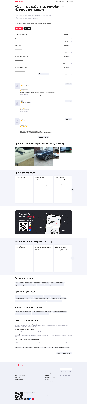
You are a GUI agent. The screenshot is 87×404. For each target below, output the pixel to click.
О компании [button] (47, 370)
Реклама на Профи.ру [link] (49, 373)
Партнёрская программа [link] (50, 377)
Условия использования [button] (20, 375)
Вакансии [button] (47, 379)
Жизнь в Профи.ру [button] (49, 381)
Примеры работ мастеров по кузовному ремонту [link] (39, 143)
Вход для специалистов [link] (35, 371)
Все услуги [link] (17, 371)
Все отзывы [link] (17, 373)
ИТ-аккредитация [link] (48, 371)
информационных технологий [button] (50, 394)
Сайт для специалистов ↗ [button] (35, 370)
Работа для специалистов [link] (35, 373)
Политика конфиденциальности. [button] (56, 396)
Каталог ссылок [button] (18, 377)
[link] (19, 28)
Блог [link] (46, 383)
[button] (68, 84)
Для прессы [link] (47, 375)
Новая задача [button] (18, 370)
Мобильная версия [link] (19, 379)
